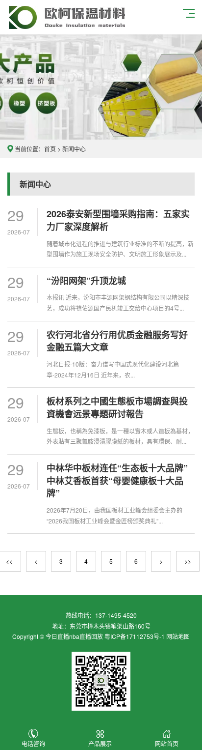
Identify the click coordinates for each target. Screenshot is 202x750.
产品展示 (100, 743)
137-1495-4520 (116, 615)
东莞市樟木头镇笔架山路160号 (110, 626)
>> (187, 561)
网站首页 (166, 743)
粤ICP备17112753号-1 (134, 636)
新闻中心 (74, 148)
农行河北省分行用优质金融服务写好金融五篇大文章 (117, 341)
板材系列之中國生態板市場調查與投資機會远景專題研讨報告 (117, 407)
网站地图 (178, 636)
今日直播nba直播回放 (74, 636)
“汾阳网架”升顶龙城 (86, 281)
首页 (50, 148)
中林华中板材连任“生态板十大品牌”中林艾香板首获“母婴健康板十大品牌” (117, 480)
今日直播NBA (66, 17)
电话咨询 (33, 743)
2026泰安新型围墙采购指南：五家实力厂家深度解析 (118, 220)
